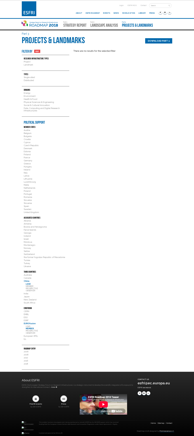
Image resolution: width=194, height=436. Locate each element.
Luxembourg (30, 182)
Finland (27, 154)
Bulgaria (28, 136)
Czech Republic (31, 145)
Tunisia (27, 260)
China (26, 281)
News (116, 13)
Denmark (28, 148)
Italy (26, 173)
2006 (26, 351)
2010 (26, 358)
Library (142, 13)
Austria (27, 130)
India (26, 293)
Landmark (28, 65)
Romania (28, 197)
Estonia (27, 151)
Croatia (27, 139)
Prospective (32, 288)
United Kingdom (31, 212)
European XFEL (31, 336)
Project (27, 62)
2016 (26, 361)
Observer (30, 291)
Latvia (26, 176)
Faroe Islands (30, 230)
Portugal (28, 194)
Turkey (27, 263)
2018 (26, 364)
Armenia (27, 224)
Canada (27, 278)
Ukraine (27, 266)
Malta (26, 185)
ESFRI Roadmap (93, 13)
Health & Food (30, 99)
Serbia (27, 251)
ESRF (26, 320)
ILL (25, 339)
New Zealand (30, 300)
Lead (28, 284)
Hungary (28, 167)
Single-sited (29, 77)
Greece (27, 163)
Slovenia (28, 203)
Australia (28, 275)
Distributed (29, 80)
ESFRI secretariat (144, 388)
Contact (143, 5)
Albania (27, 221)
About (79, 13)
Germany (28, 160)
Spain (26, 206)
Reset (37, 51)
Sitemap (161, 423)
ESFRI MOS (132, 5)
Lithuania (28, 179)
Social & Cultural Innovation (37, 105)
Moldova (28, 242)
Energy (27, 93)
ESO (26, 317)
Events (106, 13)
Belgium (27, 133)
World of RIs (128, 13)
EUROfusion (30, 323)
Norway (27, 248)
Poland (27, 191)
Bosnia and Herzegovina (35, 227)
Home (153, 423)
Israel (26, 239)
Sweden (27, 209)
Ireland (27, 170)
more (53, 387)
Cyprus (27, 142)
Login (121, 5)
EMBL (26, 314)
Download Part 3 (159, 41)
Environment (30, 96)
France (27, 157)
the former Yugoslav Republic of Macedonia (44, 257)
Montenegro (29, 245)
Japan (27, 296)
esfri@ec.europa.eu (154, 383)
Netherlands (29, 188)
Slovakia (28, 200)
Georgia (27, 233)
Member (29, 286)
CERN (26, 311)
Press (152, 13)
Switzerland (29, 254)
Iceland (27, 236)
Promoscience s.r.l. (167, 431)
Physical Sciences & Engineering (39, 102)
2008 (26, 355)
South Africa (29, 303)
